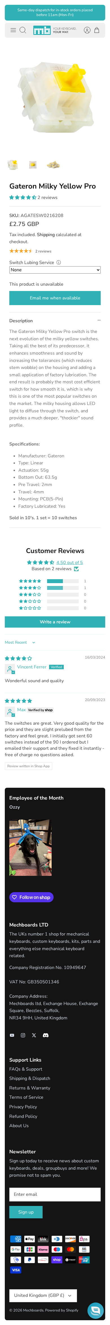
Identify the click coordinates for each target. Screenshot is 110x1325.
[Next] (97, 12)
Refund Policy (23, 1116)
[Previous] (12, 12)
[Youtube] (11, 1035)
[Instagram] (22, 1035)
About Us (19, 1126)
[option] (55, 97)
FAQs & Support (25, 1069)
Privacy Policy (23, 1107)
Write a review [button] (55, 622)
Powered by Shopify (61, 1310)
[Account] (84, 30)
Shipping (46, 235)
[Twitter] (33, 1035)
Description (21, 321)
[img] (18, 658)
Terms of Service (26, 1097)
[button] (23, 197)
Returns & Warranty (29, 1088)
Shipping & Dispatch (29, 1078)
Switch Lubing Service (31, 262)
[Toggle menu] (13, 30)
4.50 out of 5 (69, 562)
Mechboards (33, 1310)
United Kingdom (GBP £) (39, 1295)
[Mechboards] (55, 30)
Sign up (26, 1212)
